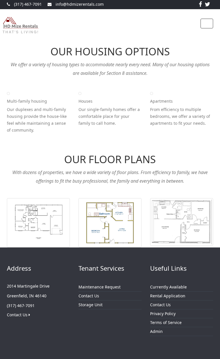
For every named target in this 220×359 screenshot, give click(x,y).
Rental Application (167, 295)
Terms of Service (166, 322)
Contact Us (18, 314)
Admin (156, 331)
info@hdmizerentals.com (80, 4)
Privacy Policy (163, 313)
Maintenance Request (99, 287)
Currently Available (168, 287)
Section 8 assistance (126, 73)
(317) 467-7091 (28, 4)
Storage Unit (90, 304)
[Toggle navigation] (207, 23)
